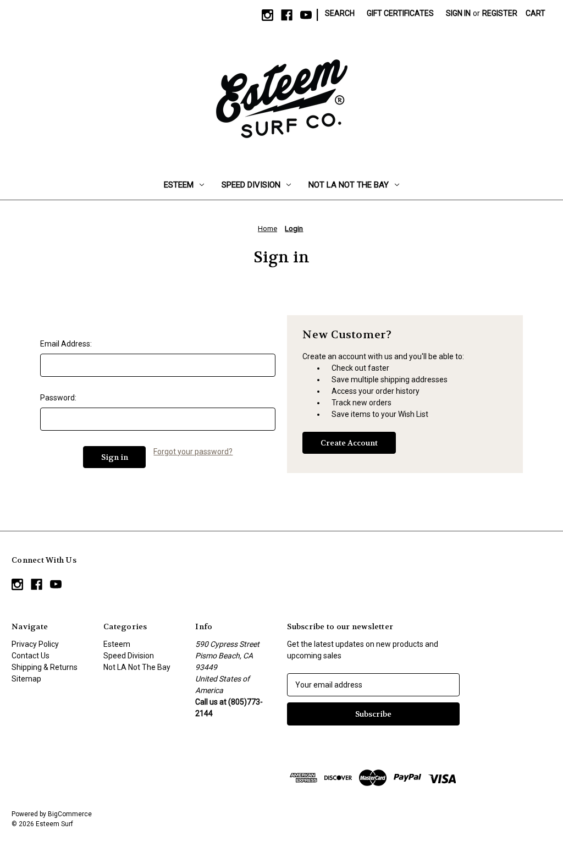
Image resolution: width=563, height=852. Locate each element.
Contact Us (30, 655)
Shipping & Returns (45, 667)
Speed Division (251, 185)
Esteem (179, 185)
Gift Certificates (400, 13)
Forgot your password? (193, 451)
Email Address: (66, 343)
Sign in (458, 13)
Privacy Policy (35, 644)
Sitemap (26, 678)
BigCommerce (70, 814)
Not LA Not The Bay (348, 185)
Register (499, 13)
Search (340, 13)
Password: (58, 397)
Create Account (349, 443)
